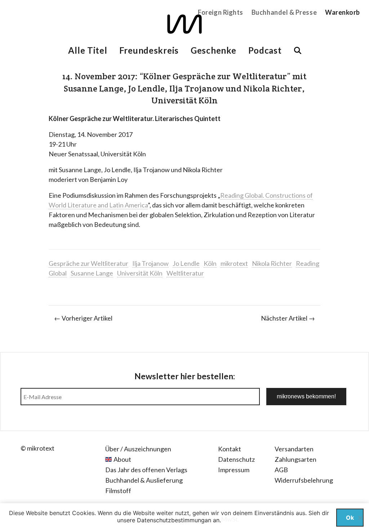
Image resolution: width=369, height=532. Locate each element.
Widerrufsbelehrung (304, 480)
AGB (281, 470)
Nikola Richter (272, 263)
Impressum (233, 470)
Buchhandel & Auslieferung (144, 480)
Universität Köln (140, 273)
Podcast (265, 50)
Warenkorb (342, 12)
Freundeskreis (149, 50)
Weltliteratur (185, 273)
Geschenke (213, 50)
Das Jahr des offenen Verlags (146, 470)
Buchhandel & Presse (284, 12)
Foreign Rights (220, 12)
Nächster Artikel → (288, 318)
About (122, 459)
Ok (350, 517)
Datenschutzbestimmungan (174, 520)
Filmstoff (118, 491)
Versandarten (294, 449)
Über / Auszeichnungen (138, 449)
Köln (210, 263)
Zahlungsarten (295, 459)
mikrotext (234, 263)
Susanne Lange (92, 273)
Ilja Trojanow (150, 263)
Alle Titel (87, 50)
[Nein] (360, 517)
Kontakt (229, 449)
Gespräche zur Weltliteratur (88, 263)
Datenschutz (236, 459)
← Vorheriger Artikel (83, 318)
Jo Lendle (186, 263)
